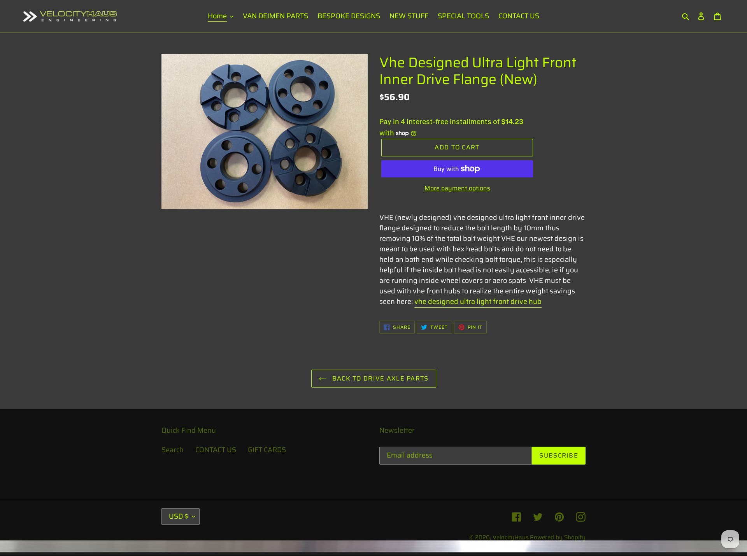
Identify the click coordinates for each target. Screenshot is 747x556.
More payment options (457, 188)
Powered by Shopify (558, 537)
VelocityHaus (510, 537)
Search (172, 449)
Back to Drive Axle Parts (379, 378)
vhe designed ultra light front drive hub (478, 301)
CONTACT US (215, 449)
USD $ (178, 516)
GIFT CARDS (267, 449)
